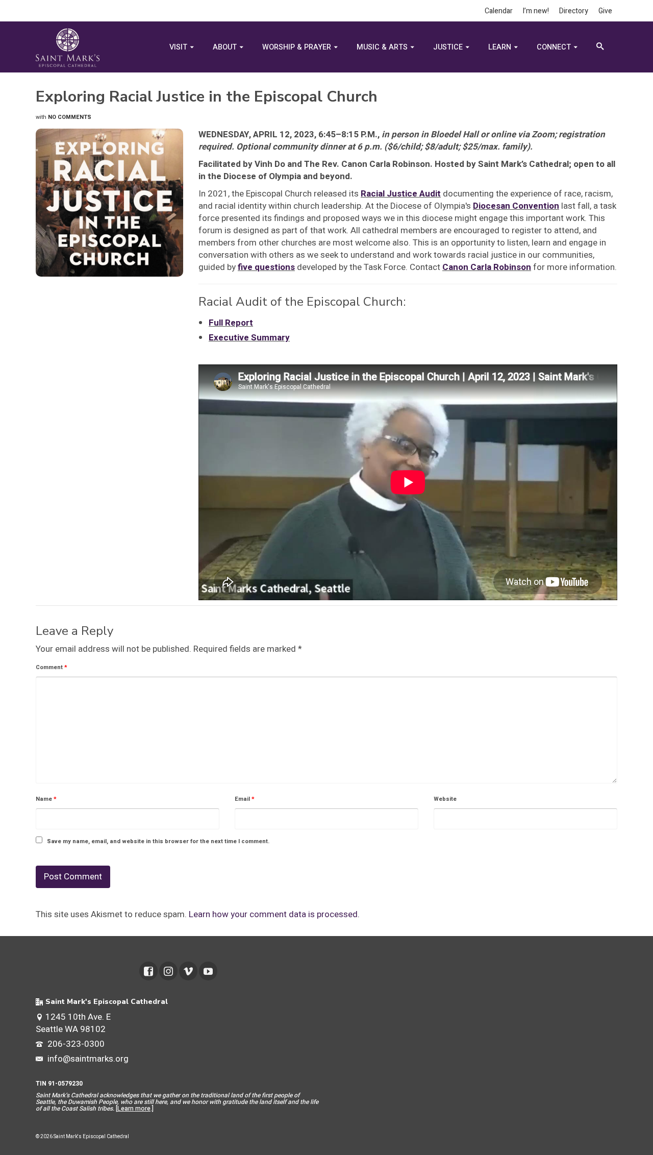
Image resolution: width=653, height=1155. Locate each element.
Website (445, 799)
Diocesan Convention (516, 206)
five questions (266, 267)
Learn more (133, 1108)
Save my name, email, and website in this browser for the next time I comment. (158, 841)
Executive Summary (249, 337)
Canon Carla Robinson (486, 267)
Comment (51, 667)
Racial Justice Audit (401, 193)
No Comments (69, 117)
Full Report (231, 322)
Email (245, 799)
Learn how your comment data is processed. (274, 914)
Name (46, 799)
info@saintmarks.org (87, 1058)
